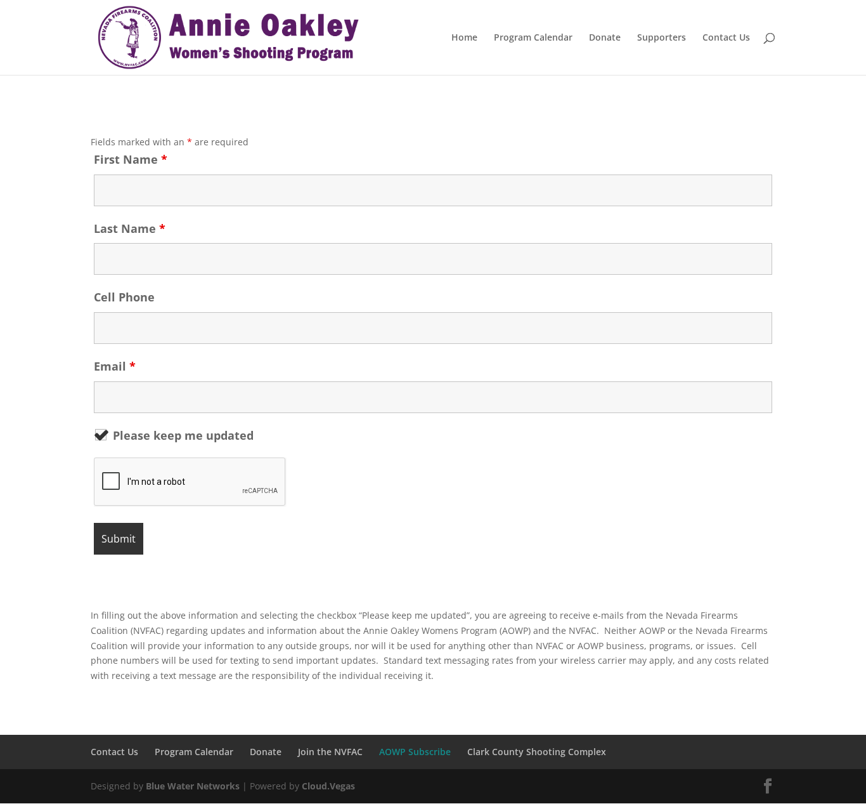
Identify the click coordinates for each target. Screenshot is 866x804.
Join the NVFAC (330, 752)
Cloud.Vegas (328, 786)
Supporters (661, 38)
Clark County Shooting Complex (536, 752)
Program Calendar (533, 38)
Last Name (129, 228)
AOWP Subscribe (415, 752)
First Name (130, 159)
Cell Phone (124, 297)
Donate (605, 38)
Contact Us (726, 38)
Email (115, 366)
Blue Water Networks (193, 786)
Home (464, 38)
